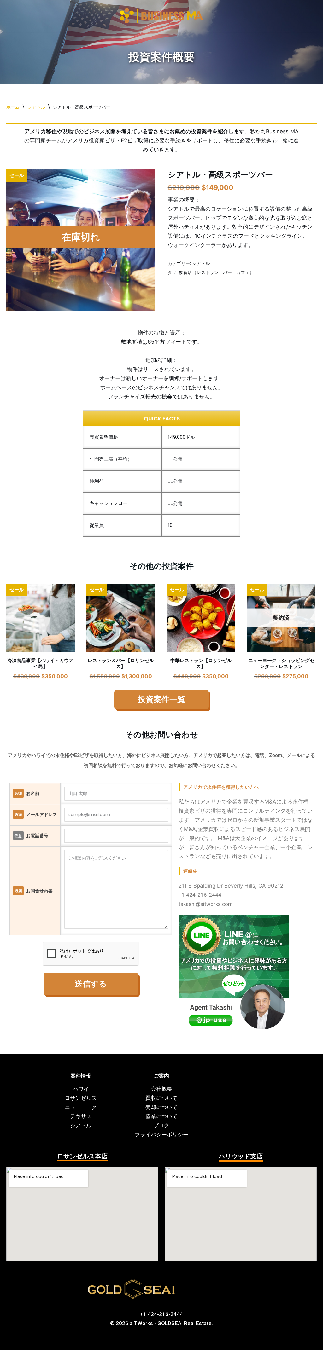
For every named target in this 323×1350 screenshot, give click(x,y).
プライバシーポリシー (161, 1134)
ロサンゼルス (81, 1098)
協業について (161, 1116)
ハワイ (81, 1089)
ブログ (161, 1125)
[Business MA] (161, 16)
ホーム (13, 107)
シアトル (36, 107)
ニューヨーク (81, 1107)
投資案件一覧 (161, 699)
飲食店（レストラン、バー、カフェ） (216, 273)
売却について (161, 1107)
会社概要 (161, 1089)
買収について (161, 1098)
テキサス (80, 1116)
